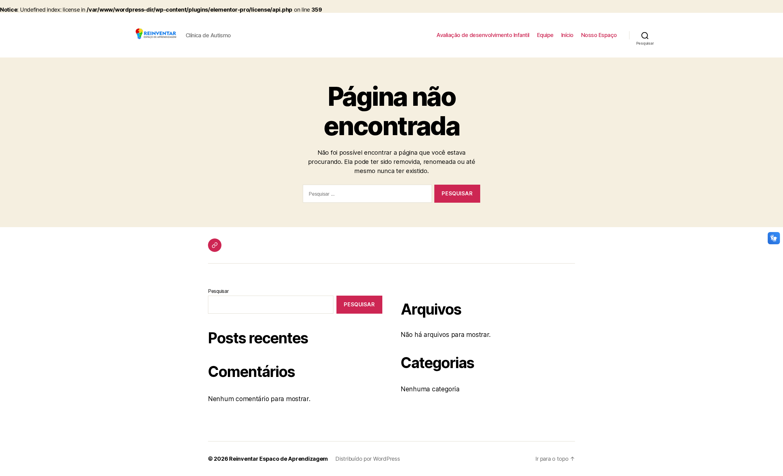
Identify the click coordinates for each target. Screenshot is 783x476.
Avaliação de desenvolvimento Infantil (482, 35)
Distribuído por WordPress (367, 459)
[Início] (214, 245)
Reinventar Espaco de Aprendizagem (278, 459)
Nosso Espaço (599, 35)
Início (567, 35)
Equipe (545, 35)
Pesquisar (218, 291)
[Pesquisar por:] (366, 195)
